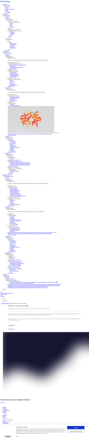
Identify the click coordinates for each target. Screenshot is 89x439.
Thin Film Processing (14, 191)
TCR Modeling (13, 76)
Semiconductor (13, 223)
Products (7, 18)
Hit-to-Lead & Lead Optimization (16, 67)
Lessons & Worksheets (14, 171)
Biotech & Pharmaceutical (15, 105)
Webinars (12, 149)
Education (7, 153)
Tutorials (12, 148)
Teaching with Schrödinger (13, 267)
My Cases (12, 45)
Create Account (9, 419)
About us (7, 6)
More (17, 436)
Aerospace (12, 217)
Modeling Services (13, 84)
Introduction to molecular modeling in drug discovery (20, 162)
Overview (7, 16)
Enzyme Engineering (14, 74)
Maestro (11, 23)
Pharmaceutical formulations (15, 262)
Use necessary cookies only (76, 431)
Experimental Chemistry (14, 229)
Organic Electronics (14, 189)
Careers (6, 10)
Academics (12, 104)
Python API (12, 46)
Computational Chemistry (15, 97)
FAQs (11, 172)
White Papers (12, 150)
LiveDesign (12, 26)
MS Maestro (12, 32)
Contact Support (6, 422)
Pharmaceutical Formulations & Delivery (18, 196)
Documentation (13, 43)
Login (4, 419)
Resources (7, 136)
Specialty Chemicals (14, 224)
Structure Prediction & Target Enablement (18, 65)
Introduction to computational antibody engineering (20, 163)
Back (5, 5)
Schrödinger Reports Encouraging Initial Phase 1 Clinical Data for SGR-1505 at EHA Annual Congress (27, 287)
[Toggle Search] (1, 292)
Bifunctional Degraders (14, 75)
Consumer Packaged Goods (15, 193)
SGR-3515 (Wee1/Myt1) (22, 283)
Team (6, 8)
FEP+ (11, 25)
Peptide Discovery (13, 73)
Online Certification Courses (13, 160)
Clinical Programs (8, 278)
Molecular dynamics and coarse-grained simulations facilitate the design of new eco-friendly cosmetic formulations (29, 233)
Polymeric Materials (14, 188)
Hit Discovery (13, 66)
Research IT (12, 99)
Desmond (12, 34)
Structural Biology (13, 100)
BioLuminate (12, 83)
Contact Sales (5, 423)
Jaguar (11, 35)
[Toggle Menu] (5, 301)
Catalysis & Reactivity (14, 192)
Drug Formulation (13, 68)
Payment (2, 294)
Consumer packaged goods (15, 264)
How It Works (13, 170)
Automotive (12, 218)
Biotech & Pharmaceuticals (15, 219)
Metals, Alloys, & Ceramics (15, 194)
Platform (4, 14)
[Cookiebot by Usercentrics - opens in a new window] (8, 437)
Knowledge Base (13, 44)
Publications (12, 146)
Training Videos (13, 145)
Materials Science (6, 174)
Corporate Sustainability (10, 9)
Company (5, 4)
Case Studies (12, 141)
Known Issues (13, 47)
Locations (7, 11)
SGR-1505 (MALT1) (34, 282)
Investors (4, 289)
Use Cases (7, 87)
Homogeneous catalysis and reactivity (17, 263)
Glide (11, 24)
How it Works (13, 269)
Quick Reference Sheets (14, 147)
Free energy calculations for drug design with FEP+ (20, 164)
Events (11, 144)
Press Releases (8, 12)
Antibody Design (13, 72)
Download (7, 50)
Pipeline (4, 274)
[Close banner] (87, 426)
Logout (5, 294)
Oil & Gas (12, 221)
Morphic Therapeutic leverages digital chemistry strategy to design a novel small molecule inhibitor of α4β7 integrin (30, 133)
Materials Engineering (14, 230)
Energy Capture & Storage (15, 190)
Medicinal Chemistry (14, 98)
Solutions (7, 55)
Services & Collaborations (15, 204)
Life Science (5, 51)
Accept (75, 427)
